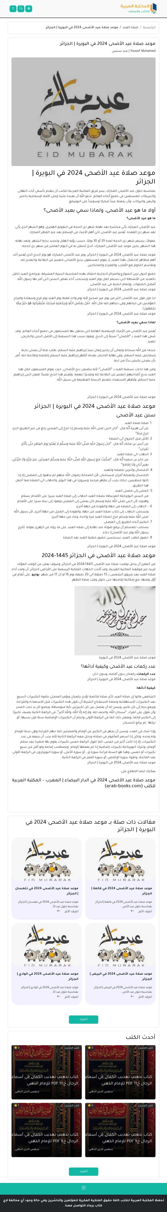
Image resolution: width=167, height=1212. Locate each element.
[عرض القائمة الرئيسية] (13, 8)
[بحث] (20, 8)
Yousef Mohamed (142, 51)
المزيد (84, 1019)
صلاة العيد (130, 28)
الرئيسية (149, 28)
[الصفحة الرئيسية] (138, 9)
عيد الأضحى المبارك (141, 227)
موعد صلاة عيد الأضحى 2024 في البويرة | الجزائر (82, 28)
